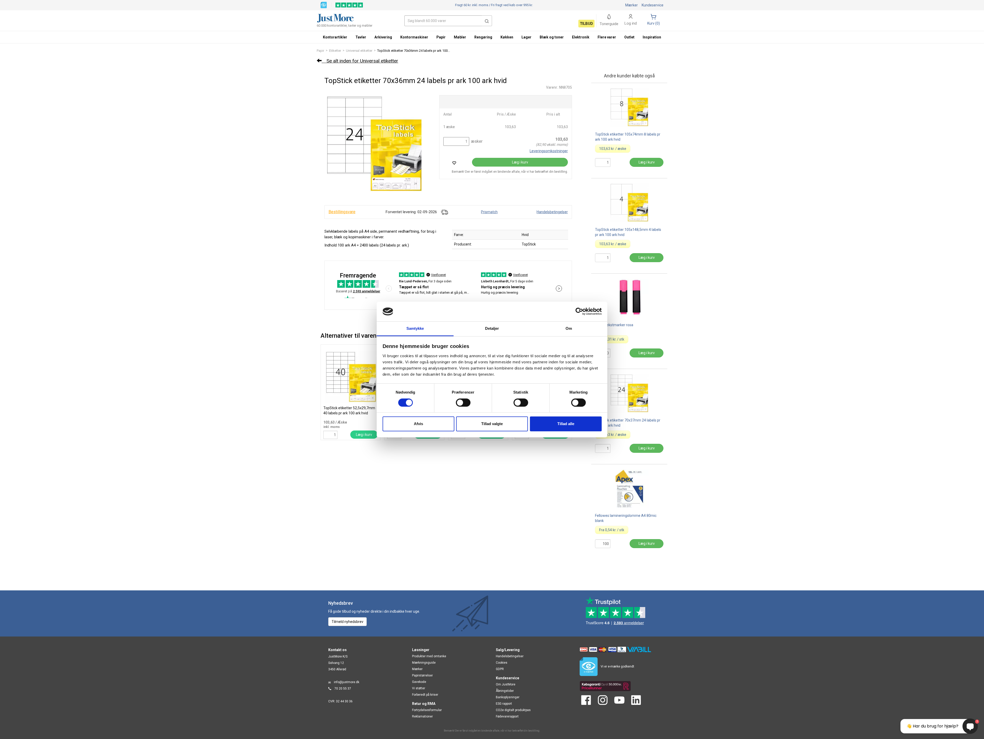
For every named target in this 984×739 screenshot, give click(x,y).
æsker (476, 141)
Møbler (460, 37)
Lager (526, 37)
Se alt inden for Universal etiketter (360, 61)
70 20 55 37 (342, 688)
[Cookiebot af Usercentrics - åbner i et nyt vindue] (579, 311)
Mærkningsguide (424, 662)
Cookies (501, 662)
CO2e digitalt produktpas (513, 710)
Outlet (629, 37)
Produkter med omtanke (429, 656)
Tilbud (586, 23)
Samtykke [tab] (415, 328)
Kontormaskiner (414, 37)
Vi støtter (418, 688)
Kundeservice (652, 5)
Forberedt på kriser (425, 694)
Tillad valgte (492, 424)
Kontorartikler (335, 37)
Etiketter (335, 51)
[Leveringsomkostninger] (444, 212)
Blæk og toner (552, 37)
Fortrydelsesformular (427, 710)
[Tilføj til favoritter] (454, 163)
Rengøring (483, 37)
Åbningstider (505, 691)
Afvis (418, 424)
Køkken (506, 37)
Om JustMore (505, 684)
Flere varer (607, 37)
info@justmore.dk (346, 682)
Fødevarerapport (507, 716)
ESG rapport (504, 703)
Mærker (631, 5)
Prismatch (489, 212)
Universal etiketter (359, 51)
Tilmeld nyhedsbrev (347, 622)
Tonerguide (609, 24)
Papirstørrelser (422, 675)
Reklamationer (422, 716)
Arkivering (383, 37)
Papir (320, 51)
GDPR (500, 669)
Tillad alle (565, 424)
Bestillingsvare (342, 211)
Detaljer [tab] (492, 328)
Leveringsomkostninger (549, 151)
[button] (487, 20)
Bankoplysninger (507, 697)
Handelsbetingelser (552, 212)
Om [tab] (569, 328)
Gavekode (419, 682)
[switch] (463, 402)
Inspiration (652, 37)
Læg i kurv (520, 162)
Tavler (360, 37)
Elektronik (580, 37)
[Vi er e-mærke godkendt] (324, 5)
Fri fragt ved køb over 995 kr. (494, 5)
